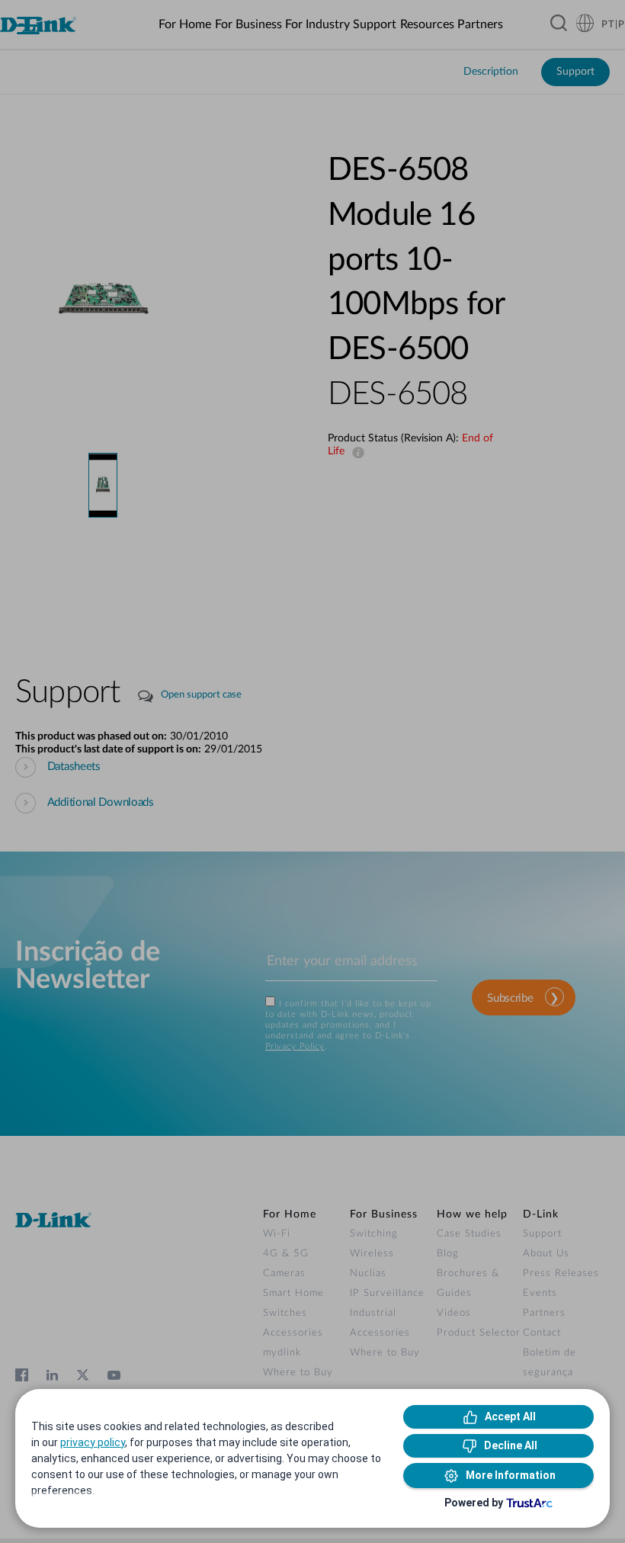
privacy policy (92, 1442)
